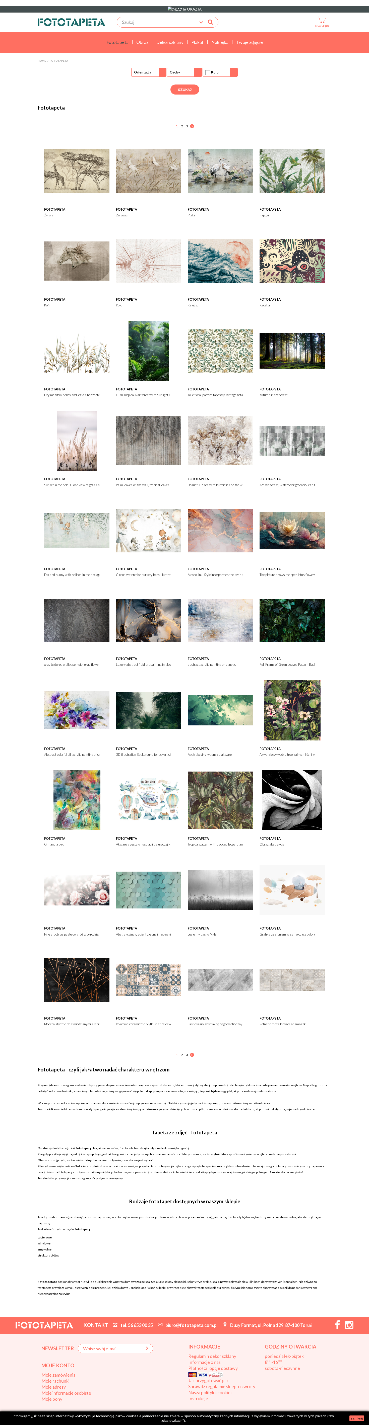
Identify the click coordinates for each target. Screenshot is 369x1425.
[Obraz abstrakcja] (292, 799)
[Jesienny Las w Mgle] (220, 889)
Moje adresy (53, 1387)
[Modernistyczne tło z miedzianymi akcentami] (76, 979)
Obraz (142, 42)
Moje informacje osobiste (66, 1393)
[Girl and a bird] (76, 799)
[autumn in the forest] (292, 350)
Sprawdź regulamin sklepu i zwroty (221, 1386)
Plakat (197, 42)
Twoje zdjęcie (249, 42)
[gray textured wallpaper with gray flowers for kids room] (76, 619)
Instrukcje (198, 1398)
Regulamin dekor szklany (212, 1356)
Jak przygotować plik (208, 1380)
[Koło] (148, 260)
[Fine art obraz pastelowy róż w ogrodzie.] (76, 889)
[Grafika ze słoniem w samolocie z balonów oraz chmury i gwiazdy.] (292, 889)
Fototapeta (117, 42)
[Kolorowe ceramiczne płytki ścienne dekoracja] (148, 979)
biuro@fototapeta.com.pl (191, 1325)
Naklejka (219, 42)
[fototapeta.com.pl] (71, 22)
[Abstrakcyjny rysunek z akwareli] (220, 709)
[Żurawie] (148, 170)
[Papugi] (292, 170)
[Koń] (76, 260)
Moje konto (57, 1365)
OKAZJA (194, 9)
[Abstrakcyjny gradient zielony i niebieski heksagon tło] (148, 889)
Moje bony (51, 1399)
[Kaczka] (292, 260)
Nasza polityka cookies (210, 1392)
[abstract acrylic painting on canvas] (220, 619)
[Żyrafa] (76, 170)
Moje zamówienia (58, 1375)
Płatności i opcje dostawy (213, 1368)
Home (42, 60)
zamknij (357, 1418)
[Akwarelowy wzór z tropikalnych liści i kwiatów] (292, 709)
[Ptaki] (220, 170)
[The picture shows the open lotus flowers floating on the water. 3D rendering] (292, 530)
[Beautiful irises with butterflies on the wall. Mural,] (220, 440)
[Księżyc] (220, 260)
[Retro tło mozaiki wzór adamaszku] (292, 979)
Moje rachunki (55, 1381)
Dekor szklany (169, 42)
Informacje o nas (204, 1362)
